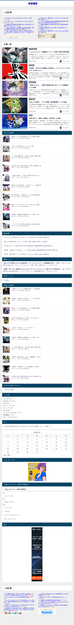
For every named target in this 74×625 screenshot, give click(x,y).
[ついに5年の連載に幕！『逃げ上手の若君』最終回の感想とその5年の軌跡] (6, 158)
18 (46, 445)
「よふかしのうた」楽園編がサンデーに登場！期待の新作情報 (49, 52)
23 (27, 449)
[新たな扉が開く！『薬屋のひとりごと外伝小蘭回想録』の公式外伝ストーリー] (6, 197)
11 (46, 442)
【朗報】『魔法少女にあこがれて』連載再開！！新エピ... (27, 356)
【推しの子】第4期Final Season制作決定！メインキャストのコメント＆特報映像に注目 (28, 263)
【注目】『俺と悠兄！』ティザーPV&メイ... (23, 327)
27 (66, 449)
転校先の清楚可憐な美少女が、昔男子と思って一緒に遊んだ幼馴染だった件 (24, 426)
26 (56, 449)
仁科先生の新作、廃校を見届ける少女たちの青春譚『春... (27, 165)
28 (8, 452)
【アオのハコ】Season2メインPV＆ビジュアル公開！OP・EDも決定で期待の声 (26, 237)
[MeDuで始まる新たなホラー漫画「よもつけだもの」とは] (6, 320)
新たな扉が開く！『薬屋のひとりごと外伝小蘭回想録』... (27, 195)
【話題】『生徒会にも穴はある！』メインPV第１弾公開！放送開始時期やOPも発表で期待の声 (30, 250)
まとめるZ (6, 410)
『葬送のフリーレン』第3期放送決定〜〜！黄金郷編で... (26, 288)
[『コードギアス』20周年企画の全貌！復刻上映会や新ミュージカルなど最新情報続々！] (6, 226)
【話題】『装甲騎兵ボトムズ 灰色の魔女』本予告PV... (26, 366)
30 (27, 452)
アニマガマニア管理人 (68, 61)
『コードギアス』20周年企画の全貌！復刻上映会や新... (26, 224)
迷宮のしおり (32, 82)
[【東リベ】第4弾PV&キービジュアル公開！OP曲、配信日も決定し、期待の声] (6, 148)
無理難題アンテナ (9, 415)
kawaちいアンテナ (9, 401)
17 (37, 445)
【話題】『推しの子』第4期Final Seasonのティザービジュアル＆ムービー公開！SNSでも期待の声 (31, 269)
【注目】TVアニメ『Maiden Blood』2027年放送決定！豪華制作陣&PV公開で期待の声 (28, 245)
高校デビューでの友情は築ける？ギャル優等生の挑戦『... (27, 136)
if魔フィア (48, 426)
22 (17, 449)
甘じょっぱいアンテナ (10, 417)
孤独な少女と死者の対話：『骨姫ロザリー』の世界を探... (27, 185)
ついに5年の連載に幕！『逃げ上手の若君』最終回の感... (26, 156)
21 (8, 449)
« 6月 (4, 455)
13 (66, 442)
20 (66, 445)
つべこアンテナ (8, 408)
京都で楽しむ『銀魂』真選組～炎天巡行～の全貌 (45, 118)
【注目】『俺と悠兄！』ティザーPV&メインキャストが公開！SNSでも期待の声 (26, 254)
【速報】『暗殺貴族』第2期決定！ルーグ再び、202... (26, 214)
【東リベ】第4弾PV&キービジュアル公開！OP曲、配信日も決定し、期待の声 (26, 241)
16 (27, 445)
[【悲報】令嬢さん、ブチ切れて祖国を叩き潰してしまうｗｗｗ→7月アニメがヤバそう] (6, 177)
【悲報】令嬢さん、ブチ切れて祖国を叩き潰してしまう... (27, 175)
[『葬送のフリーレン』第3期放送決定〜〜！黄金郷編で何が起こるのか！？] (6, 291)
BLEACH (31, 65)
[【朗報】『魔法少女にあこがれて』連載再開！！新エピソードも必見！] (6, 359)
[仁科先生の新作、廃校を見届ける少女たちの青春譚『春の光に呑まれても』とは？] (6, 168)
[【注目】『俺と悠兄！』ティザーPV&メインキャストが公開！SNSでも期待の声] (6, 330)
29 (17, 452)
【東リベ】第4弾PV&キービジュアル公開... (23, 146)
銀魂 (30, 115)
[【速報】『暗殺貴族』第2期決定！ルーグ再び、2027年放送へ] (6, 216)
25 (46, 449)
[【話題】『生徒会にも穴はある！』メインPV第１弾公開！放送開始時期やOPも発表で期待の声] (6, 300)
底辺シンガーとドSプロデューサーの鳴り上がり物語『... (27, 204)
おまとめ (6, 403)
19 (56, 445)
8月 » (9, 455)
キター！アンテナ (9, 405)
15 (17, 445)
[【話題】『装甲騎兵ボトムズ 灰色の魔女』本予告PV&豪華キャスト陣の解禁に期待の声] (6, 369)
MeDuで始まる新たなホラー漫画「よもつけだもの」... (26, 318)
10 (37, 442)
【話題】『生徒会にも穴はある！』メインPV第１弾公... (26, 298)
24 (37, 449)
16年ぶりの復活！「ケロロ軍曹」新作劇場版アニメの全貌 (48, 102)
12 (56, 442)
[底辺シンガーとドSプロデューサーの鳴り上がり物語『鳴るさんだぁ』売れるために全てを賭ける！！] (6, 207)
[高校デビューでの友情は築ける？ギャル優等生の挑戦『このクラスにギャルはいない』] (6, 139)
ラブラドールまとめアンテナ (12, 412)
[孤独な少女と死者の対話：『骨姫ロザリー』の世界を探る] (6, 187)
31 (37, 452)
